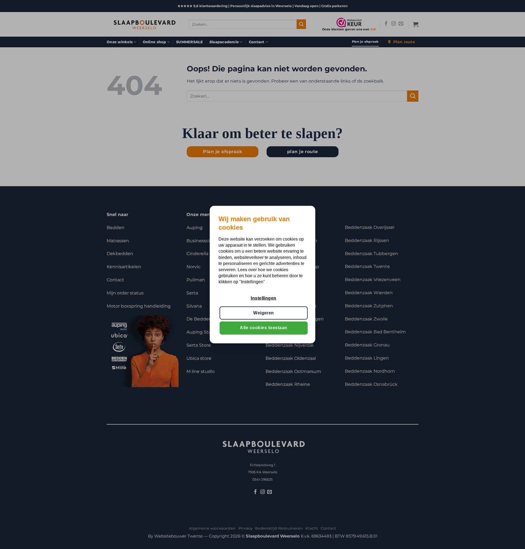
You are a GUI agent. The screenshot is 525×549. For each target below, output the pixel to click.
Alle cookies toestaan (263, 327)
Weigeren (263, 313)
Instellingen (263, 298)
